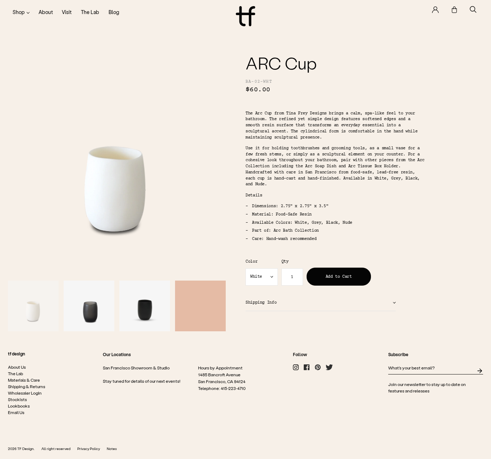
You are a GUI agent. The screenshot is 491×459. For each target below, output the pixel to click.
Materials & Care (24, 379)
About (45, 12)
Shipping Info (261, 302)
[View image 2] (89, 306)
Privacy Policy (88, 448)
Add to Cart (339, 276)
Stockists (17, 399)
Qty (285, 262)
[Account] (435, 9)
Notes (112, 448)
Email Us (16, 412)
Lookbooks (19, 405)
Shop (19, 12)
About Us (17, 366)
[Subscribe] (479, 370)
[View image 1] (33, 306)
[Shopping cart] (454, 9)
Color (251, 262)
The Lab (90, 12)
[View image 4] (200, 306)
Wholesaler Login (25, 392)
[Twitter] (329, 367)
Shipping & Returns (26, 386)
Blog (114, 12)
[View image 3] (145, 306)
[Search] (473, 9)
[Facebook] (306, 367)
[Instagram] (296, 367)
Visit (67, 12)
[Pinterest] (318, 367)
